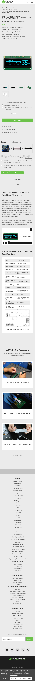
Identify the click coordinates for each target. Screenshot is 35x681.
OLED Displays (17, 510)
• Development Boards (18, 537)
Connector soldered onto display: (17, 102)
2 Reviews (17, 184)
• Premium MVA (18, 488)
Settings (5, 678)
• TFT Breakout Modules (18, 539)
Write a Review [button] (20, 21)
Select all (5, 172)
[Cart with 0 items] (27, 2)
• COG (18, 508)
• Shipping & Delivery (17, 597)
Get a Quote (7, 126)
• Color (18, 517)
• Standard (18, 485)
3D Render (23, 36)
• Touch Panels (18, 542)
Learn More (18, 455)
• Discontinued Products (18, 554)
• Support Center (17, 564)
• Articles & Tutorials (17, 578)
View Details (28, 158)
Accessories (17, 530)
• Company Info (17, 603)
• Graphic (18, 505)
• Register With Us (17, 618)
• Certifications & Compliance (17, 593)
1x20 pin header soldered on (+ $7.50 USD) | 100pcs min (18, 108)
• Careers (17, 611)
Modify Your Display (9, 129)
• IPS (18, 493)
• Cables (18, 532)
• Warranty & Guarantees (17, 595)
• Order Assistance (17, 624)
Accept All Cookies (25, 678)
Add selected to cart (17, 172)
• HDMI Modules (18, 496)
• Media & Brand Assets (17, 613)
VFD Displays (17, 520)
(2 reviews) (13, 21)
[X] (23, 650)
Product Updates (17, 552)
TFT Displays (17, 483)
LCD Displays (17, 501)
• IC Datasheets (17, 568)
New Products (17, 481)
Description (17, 179)
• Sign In (17, 620)
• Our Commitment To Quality (17, 591)
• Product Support (18, 628)
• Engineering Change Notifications (18, 559)
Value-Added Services (10, 132)
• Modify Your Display (18, 546)
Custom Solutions (17, 544)
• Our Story (17, 589)
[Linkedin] (17, 650)
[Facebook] (7, 650)
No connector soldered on (11, 105)
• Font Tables (17, 570)
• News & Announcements (17, 599)
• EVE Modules (18, 498)
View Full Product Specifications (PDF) (17, 329)
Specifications (14, 36)
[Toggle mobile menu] (32, 2)
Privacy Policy (14, 675)
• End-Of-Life (18, 556)
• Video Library (17, 580)
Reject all (13, 678)
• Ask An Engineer (18, 582)
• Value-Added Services (18, 549)
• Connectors (18, 534)
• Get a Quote (17, 622)
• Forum (17, 584)
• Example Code (17, 566)
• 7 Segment (18, 522)
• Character (18, 503)
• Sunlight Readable (18, 490)
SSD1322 (16, 34)
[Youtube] (12, 650)
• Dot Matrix (18, 525)
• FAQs (17, 601)
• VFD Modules (18, 527)
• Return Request (17, 626)
